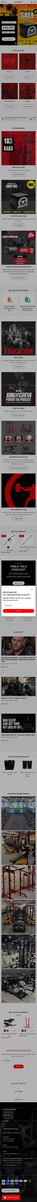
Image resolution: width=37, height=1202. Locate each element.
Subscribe (18, 611)
